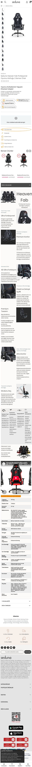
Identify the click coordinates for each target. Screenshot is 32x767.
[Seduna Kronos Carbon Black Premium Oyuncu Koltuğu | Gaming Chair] (8, 163)
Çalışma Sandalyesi (22, 621)
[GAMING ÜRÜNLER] (4, 6)
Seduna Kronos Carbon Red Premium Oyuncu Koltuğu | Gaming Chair (23, 175)
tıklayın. (15, 760)
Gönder (28, 652)
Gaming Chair (24, 619)
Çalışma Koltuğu (7, 622)
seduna (14, 621)
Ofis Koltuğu (16, 622)
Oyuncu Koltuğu (8, 619)
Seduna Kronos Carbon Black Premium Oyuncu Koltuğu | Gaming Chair (8, 175)
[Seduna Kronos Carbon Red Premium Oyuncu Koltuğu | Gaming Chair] (23, 163)
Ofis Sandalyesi (24, 622)
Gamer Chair (16, 619)
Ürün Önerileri (6, 605)
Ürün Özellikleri (6, 185)
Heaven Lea (6, 446)
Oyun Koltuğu (7, 621)
